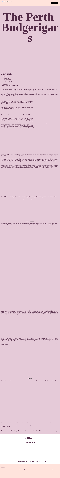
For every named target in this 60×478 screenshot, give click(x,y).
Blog (48, 3)
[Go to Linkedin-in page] (45, 461)
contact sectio (49, 431)
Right (33, 221)
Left (31, 221)
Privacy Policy (3, 470)
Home (44, 3)
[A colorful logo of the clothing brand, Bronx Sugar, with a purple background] (20, 452)
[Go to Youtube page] (50, 469)
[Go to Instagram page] (45, 469)
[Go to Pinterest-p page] (52, 469)
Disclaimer (3, 474)
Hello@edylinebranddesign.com (21, 469)
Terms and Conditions (5, 469)
